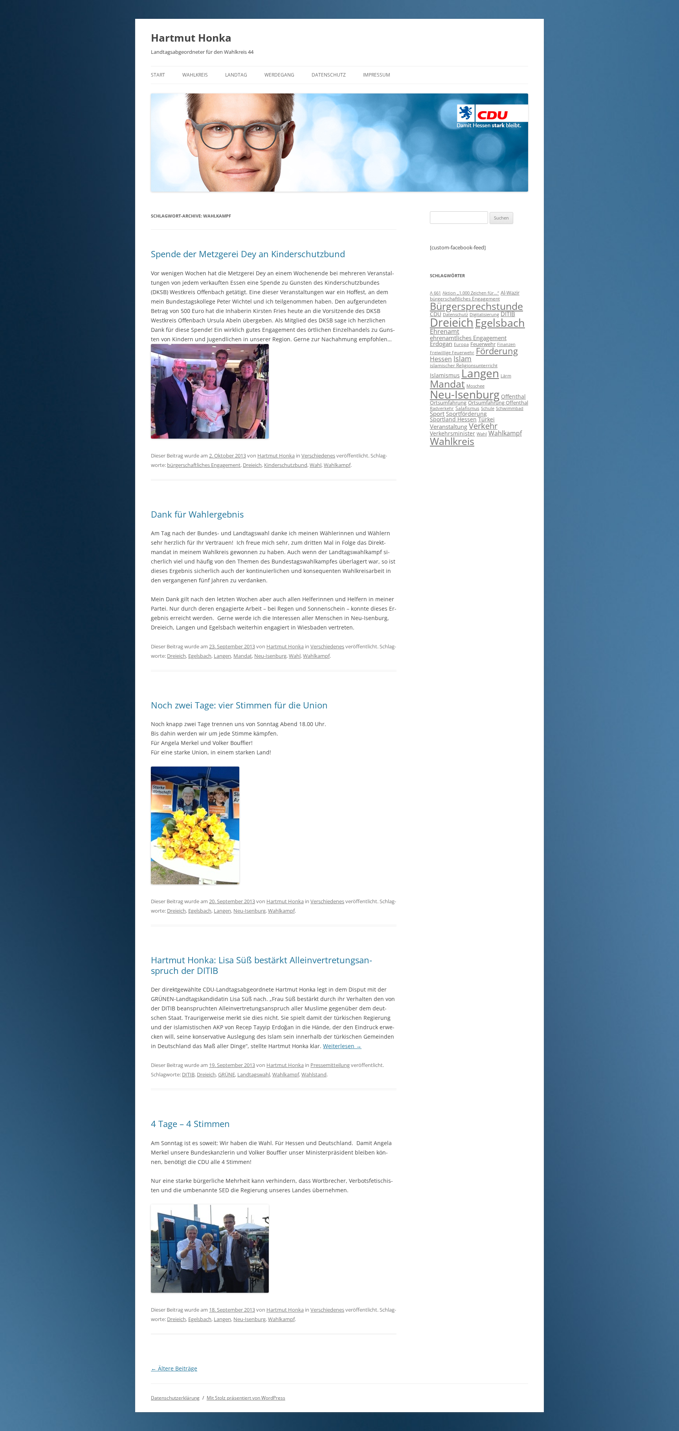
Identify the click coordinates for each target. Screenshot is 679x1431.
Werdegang (279, 74)
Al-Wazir (510, 292)
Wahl (315, 464)
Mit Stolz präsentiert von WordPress (246, 1397)
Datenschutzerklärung (175, 1397)
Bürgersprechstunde (476, 306)
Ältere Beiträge (174, 1368)
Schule (487, 408)
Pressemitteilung (330, 1065)
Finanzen (506, 344)
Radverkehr (442, 408)
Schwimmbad (509, 408)
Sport (437, 413)
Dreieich (252, 464)
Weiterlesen (342, 1046)
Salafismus (467, 408)
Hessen (441, 359)
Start (158, 74)
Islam (462, 358)
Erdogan (441, 344)
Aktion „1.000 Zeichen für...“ (470, 293)
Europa (461, 344)
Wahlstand (314, 1074)
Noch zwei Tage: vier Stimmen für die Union (239, 705)
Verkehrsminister (452, 433)
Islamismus (445, 375)
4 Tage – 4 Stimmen (190, 1123)
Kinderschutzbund (285, 464)
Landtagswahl (253, 1074)
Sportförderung (466, 413)
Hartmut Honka (191, 38)
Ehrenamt (444, 331)
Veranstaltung (448, 426)
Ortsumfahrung (448, 402)
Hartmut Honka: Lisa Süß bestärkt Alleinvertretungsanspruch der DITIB (261, 965)
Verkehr (483, 426)
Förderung (497, 351)
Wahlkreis (195, 74)
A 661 (435, 293)
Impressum (376, 74)
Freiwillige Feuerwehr (452, 352)
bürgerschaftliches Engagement (203, 464)
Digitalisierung (484, 314)
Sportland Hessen (453, 419)
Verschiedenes (318, 455)
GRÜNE (226, 1074)
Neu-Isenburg (270, 655)
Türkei (486, 419)
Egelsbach (199, 655)
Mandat (242, 655)
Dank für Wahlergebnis (197, 514)
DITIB (188, 1074)
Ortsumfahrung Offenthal (498, 402)
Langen (222, 655)
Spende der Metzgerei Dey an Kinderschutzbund (248, 254)
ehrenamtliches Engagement (468, 337)
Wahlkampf (337, 464)
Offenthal (513, 396)
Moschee (475, 386)
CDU (435, 314)
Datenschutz (329, 74)
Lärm (506, 376)
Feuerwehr (482, 344)
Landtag (236, 74)
